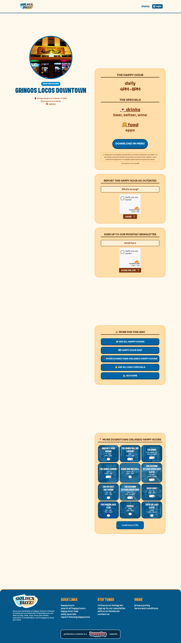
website (52, 104)
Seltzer (129, 115)
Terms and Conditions (146, 608)
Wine (142, 115)
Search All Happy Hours (73, 608)
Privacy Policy (142, 605)
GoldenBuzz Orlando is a (75, 634)
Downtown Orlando (51, 84)
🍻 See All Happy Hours (130, 341)
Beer (117, 115)
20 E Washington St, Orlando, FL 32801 (52, 98)
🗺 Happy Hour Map (130, 350)
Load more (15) (130, 525)
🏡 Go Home (130, 375)
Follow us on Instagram (110, 605)
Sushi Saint (151, 488)
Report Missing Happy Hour (75, 617)
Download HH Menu (130, 143)
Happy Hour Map (69, 611)
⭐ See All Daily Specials (130, 367)
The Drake (151, 450)
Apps (130, 130)
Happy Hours (67, 605)
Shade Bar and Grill (130, 469)
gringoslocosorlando (52, 101)
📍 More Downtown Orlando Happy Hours (130, 358)
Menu (145, 6)
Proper (130, 506)
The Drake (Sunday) (108, 469)
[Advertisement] (130, 44)
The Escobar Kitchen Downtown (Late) (152, 469)
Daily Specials (68, 614)
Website (113, 634)
